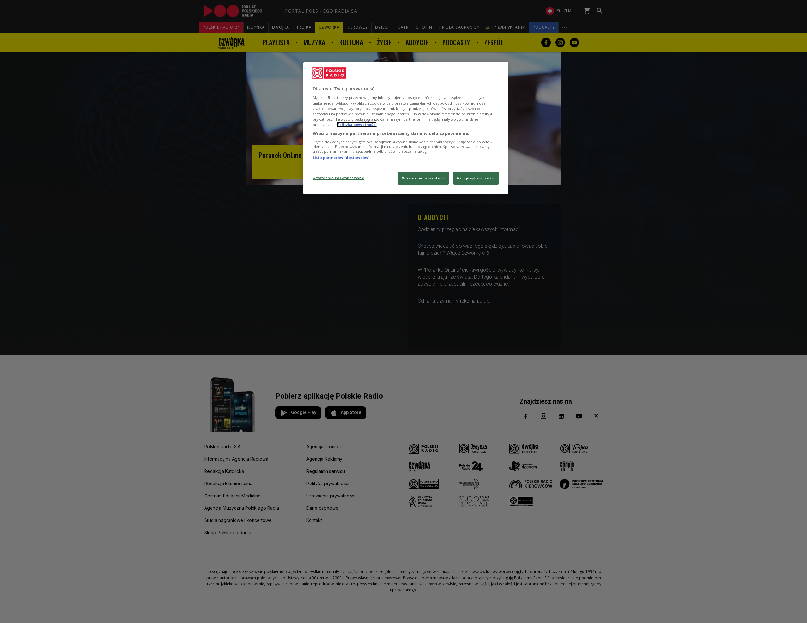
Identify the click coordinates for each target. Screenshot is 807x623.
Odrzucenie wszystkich (423, 178)
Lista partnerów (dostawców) (341, 157)
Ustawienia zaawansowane (338, 177)
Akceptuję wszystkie (476, 178)
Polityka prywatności (357, 124)
